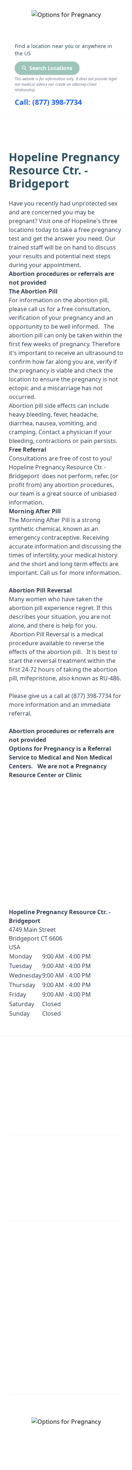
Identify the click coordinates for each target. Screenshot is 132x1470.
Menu (60, 123)
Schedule (66, 1204)
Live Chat (66, 1118)
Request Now (66, 1291)
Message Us (66, 1377)
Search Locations (50, 67)
